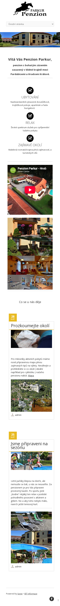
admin (18, 414)
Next (59, 37)
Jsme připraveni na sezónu (29, 445)
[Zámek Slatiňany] (21, 405)
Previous (1, 37)
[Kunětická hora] (31, 388)
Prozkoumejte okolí (30, 325)
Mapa (31, 375)
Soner (20, 593)
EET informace (30, 593)
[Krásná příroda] (42, 405)
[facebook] (51, 599)
